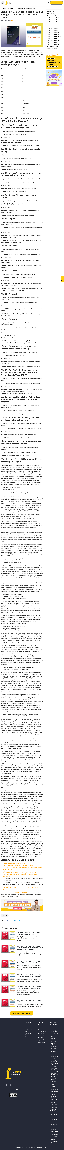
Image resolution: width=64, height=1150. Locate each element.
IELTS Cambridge (30, 8)
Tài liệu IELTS (19, 8)
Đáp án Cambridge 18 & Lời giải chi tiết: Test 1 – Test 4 (18, 865)
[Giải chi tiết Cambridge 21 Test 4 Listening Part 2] (8, 1003)
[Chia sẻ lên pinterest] (11, 920)
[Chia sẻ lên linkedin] (15, 920)
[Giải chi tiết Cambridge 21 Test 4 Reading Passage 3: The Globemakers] (8, 935)
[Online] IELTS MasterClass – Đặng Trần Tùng (41, 1042)
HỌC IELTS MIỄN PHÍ (21, 893)
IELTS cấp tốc (41, 1035)
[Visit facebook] (7, 1085)
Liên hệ (27, 1036)
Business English (42, 1039)
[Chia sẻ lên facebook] (6, 920)
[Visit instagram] (11, 1085)
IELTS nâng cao (41, 1033)
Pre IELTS (40, 1029)
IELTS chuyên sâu (42, 1031)
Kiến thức (10, 8)
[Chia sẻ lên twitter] (19, 920)
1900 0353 (14, 1090)
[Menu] (2, 2)
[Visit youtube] (15, 1085)
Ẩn (54, 11)
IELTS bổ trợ (40, 1037)
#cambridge (4, 915)
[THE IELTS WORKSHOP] (8, 3)
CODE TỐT (46, 1147)
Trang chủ (3, 8)
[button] (56, 3)
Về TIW (27, 1028)
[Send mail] (19, 1085)
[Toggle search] (48, 2)
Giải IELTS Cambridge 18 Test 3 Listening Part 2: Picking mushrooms (22, 871)
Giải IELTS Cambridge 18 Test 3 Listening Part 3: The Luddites (20, 873)
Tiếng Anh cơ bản (42, 1028)
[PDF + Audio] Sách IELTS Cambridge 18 (14, 863)
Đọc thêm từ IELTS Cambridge (21, 1013)
